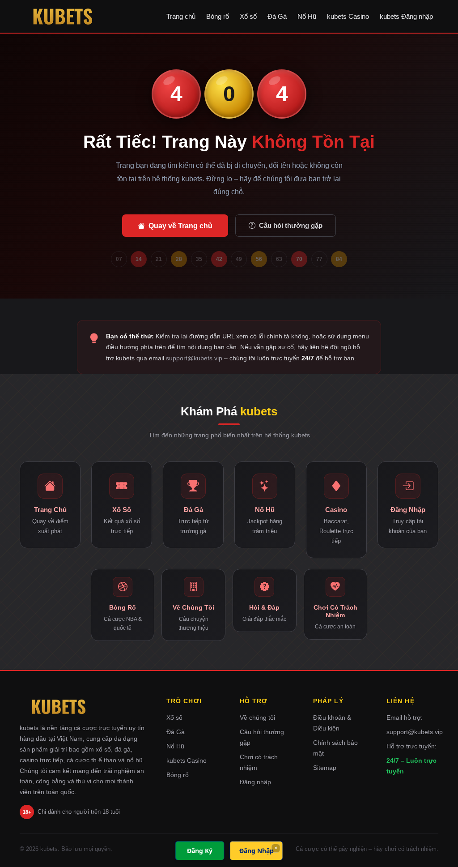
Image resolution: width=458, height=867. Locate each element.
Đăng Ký (199, 850)
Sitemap (324, 767)
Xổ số (248, 16)
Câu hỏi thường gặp (290, 225)
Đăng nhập (255, 782)
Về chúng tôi (257, 717)
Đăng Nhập (256, 850)
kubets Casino (348, 16)
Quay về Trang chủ (180, 226)
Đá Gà (277, 16)
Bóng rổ (217, 16)
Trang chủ (180, 16)
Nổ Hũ (306, 16)
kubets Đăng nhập (406, 16)
